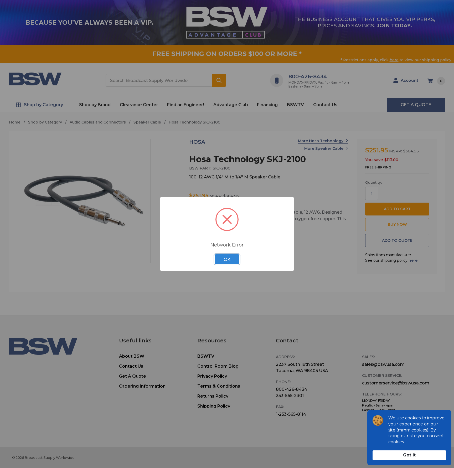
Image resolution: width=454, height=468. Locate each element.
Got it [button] (409, 454)
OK (227, 259)
